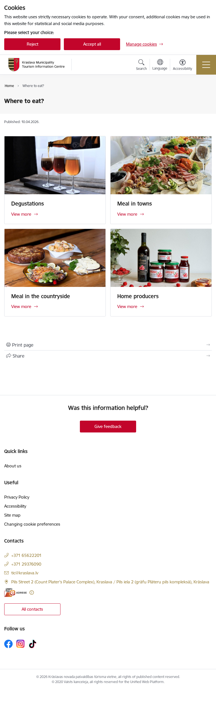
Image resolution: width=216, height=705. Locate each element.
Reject (32, 44)
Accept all (92, 44)
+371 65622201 (26, 555)
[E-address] (15, 592)
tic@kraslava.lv (24, 572)
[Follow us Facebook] (8, 644)
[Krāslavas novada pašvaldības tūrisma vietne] (36, 64)
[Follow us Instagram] (20, 644)
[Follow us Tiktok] (32, 644)
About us (12, 465)
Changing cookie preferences (32, 524)
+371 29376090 (26, 564)
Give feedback (108, 426)
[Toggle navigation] (206, 65)
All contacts (32, 609)
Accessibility (15, 506)
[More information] (32, 592)
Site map (12, 515)
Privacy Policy (16, 497)
